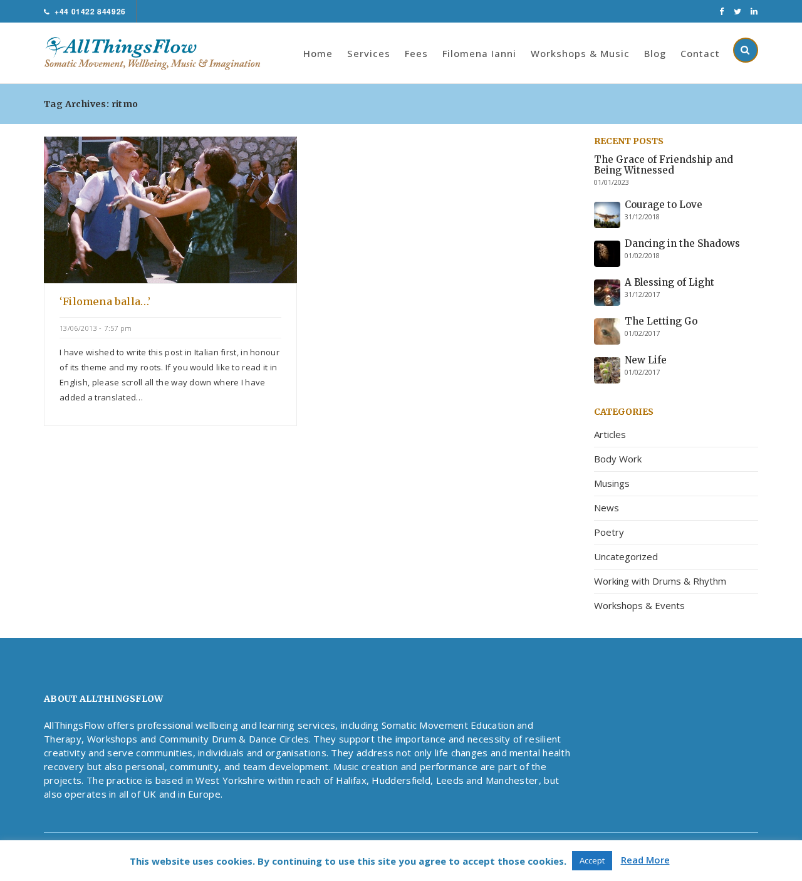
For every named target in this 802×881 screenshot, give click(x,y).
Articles (610, 434)
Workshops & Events (639, 605)
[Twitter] (738, 11)
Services (368, 53)
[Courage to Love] (607, 213)
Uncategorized (626, 556)
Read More (645, 859)
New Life (646, 360)
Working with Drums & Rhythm (660, 581)
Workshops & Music (580, 53)
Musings (612, 483)
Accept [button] (592, 860)
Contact (700, 53)
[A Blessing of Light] (607, 291)
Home (318, 53)
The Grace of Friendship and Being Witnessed (663, 165)
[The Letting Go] (607, 330)
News (606, 507)
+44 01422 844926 (90, 11)
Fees (416, 53)
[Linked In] (754, 11)
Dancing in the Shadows (682, 243)
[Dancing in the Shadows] (607, 252)
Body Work (618, 458)
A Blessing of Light (669, 282)
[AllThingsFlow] (158, 52)
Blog (655, 53)
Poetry (609, 532)
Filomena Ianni (479, 53)
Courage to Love (663, 205)
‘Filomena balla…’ (105, 301)
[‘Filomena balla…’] (170, 208)
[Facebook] (721, 11)
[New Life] (607, 369)
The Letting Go (661, 321)
